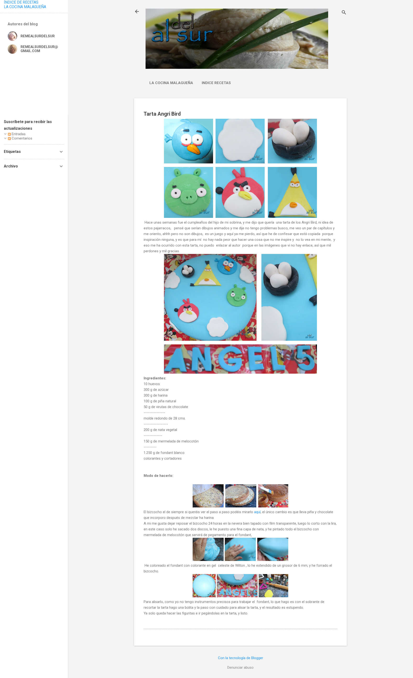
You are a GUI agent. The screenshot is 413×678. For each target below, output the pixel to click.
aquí (257, 512)
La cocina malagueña (171, 83)
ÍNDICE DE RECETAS (21, 2)
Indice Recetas (216, 83)
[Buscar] (344, 13)
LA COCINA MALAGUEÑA (25, 7)
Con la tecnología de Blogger (240, 658)
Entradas (18, 134)
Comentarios (21, 138)
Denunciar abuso (240, 667)
